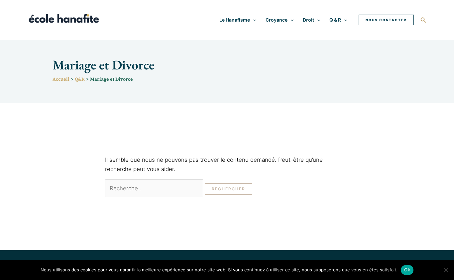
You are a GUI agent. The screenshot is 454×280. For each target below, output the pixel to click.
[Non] (445, 270)
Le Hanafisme (234, 20)
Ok (407, 269)
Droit (308, 20)
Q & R (335, 20)
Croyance (276, 20)
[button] (253, 20)
